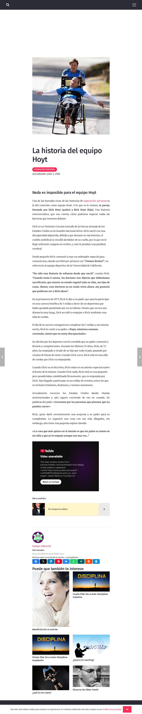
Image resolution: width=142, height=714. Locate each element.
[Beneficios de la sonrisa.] (50, 599)
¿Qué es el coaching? (83, 660)
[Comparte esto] (35, 561)
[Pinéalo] (58, 561)
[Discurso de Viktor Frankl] (91, 676)
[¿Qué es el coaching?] (91, 646)
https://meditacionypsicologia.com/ (48, 554)
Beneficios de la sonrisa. (45, 629)
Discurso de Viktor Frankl (85, 689)
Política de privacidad (112, 709)
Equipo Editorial (41, 546)
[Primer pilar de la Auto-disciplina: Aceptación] (50, 645)
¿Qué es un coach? (41, 692)
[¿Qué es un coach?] (50, 678)
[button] (7, 4)
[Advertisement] (71, 30)
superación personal (94, 200)
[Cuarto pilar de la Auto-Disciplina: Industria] (91, 581)
